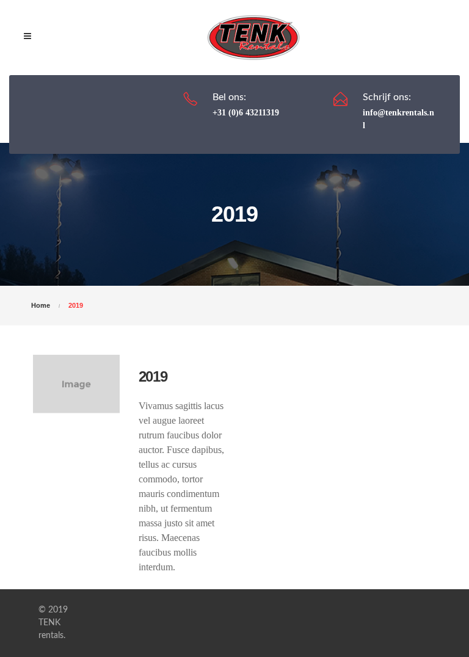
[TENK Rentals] (253, 37)
